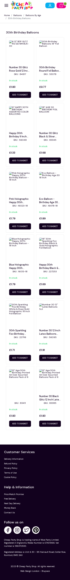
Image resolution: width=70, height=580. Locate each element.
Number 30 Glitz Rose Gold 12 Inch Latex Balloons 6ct (19, 69)
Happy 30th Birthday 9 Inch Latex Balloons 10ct (18, 135)
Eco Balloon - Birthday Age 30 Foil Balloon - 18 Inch (48, 200)
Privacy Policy (10, 468)
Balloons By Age (33, 15)
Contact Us (9, 512)
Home (7, 15)
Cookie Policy (10, 477)
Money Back (10, 508)
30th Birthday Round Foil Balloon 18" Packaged (49, 69)
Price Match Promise (14, 494)
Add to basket (20, 94)
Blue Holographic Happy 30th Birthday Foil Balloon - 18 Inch (19, 266)
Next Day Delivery (12, 503)
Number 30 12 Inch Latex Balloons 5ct (49, 332)
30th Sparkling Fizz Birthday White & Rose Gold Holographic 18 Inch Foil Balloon (20, 332)
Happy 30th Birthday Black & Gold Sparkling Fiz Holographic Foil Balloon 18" (49, 266)
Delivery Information (14, 459)
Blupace (46, 571)
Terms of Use (10, 472)
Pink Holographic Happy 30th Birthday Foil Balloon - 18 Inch (19, 200)
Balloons (17, 15)
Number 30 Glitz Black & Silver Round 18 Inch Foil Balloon (49, 135)
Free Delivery (10, 498)
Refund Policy (10, 463)
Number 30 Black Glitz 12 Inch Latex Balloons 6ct (49, 398)
